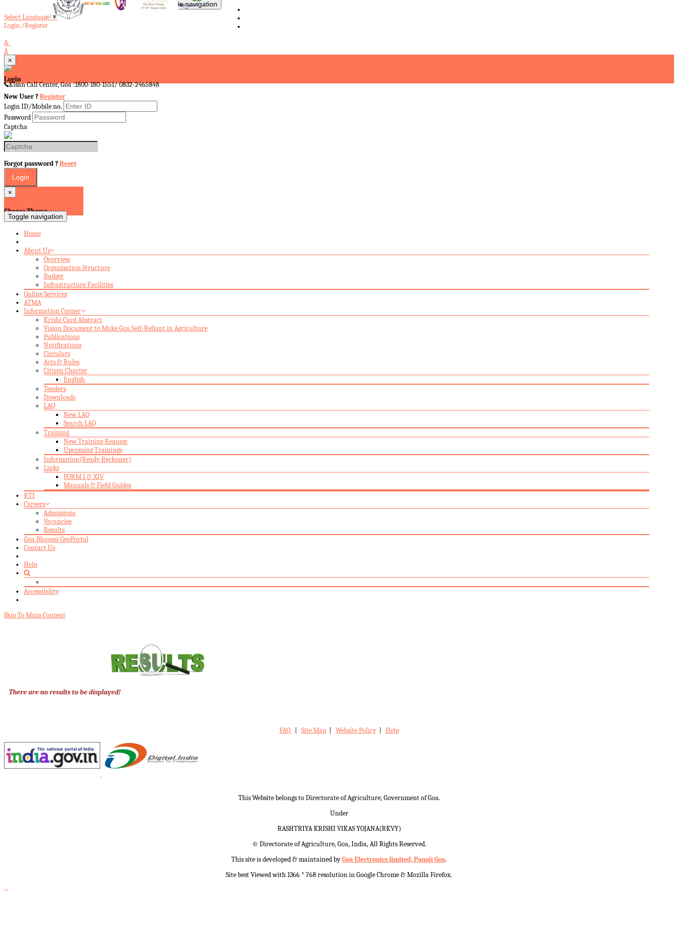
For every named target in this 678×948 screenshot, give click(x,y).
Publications (61, 337)
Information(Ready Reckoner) (87, 459)
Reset (68, 163)
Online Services (45, 294)
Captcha (15, 127)
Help (30, 564)
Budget (54, 276)
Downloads (59, 397)
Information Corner (52, 311)
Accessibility (41, 591)
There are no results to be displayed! (65, 692)
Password (17, 117)
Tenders (55, 389)
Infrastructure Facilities (78, 284)
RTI (29, 495)
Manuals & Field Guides (97, 485)
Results (54, 530)
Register (52, 96)
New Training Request (96, 441)
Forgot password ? (40, 163)
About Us (37, 250)
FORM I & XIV (84, 477)
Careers (34, 504)
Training (56, 432)
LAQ (49, 406)
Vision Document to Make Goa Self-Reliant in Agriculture (125, 328)
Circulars (57, 353)
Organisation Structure (77, 268)
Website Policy (356, 730)
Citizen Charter (65, 370)
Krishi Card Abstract (73, 320)
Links (51, 468)
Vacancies (57, 521)
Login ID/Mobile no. (33, 106)
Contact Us (39, 547)
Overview (57, 259)
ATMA (32, 302)
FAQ (285, 730)
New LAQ (76, 414)
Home (32, 233)
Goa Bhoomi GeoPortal (56, 539)
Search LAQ (80, 423)
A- (7, 42)
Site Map (313, 730)
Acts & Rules (61, 362)
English (74, 379)
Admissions (59, 513)
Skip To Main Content (35, 615)
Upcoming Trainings (93, 450)
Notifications (62, 345)
